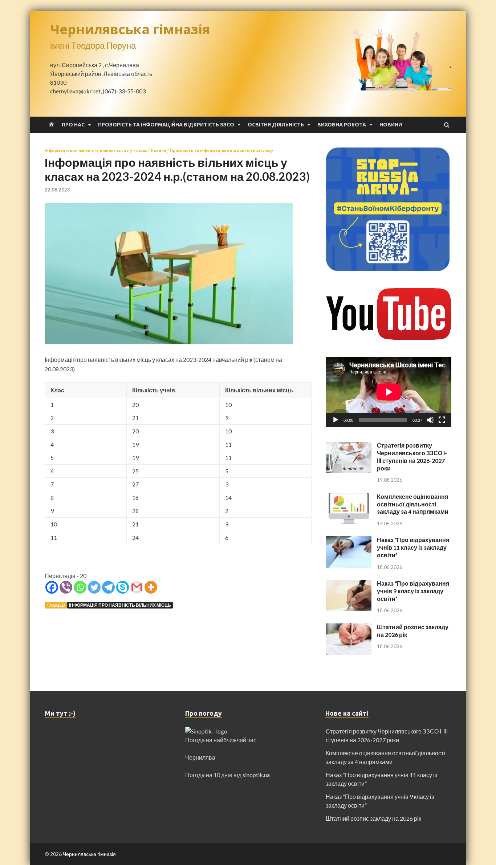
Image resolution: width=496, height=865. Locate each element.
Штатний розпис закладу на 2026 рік (373, 818)
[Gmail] (136, 587)
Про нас (73, 125)
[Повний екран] (442, 420)
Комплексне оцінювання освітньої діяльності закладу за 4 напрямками (412, 504)
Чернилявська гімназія (130, 29)
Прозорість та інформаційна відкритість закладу (221, 150)
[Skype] (122, 587)
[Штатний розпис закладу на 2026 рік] (348, 627)
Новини (390, 125)
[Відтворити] (335, 420)
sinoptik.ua (256, 774)
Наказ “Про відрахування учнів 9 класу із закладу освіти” (413, 591)
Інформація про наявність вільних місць (120, 605)
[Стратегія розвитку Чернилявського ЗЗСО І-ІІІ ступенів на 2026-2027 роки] (348, 445)
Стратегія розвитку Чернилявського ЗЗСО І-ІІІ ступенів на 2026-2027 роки (412, 456)
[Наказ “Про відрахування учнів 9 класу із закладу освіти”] (348, 584)
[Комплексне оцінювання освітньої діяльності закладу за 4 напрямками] (348, 497)
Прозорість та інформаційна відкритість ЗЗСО (166, 125)
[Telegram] (108, 587)
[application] (388, 392)
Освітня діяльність (276, 125)
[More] (151, 587)
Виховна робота (341, 125)
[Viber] (66, 587)
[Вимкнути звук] (430, 420)
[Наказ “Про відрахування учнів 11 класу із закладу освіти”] (348, 540)
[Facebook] (51, 587)
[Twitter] (94, 587)
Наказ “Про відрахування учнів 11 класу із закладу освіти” (413, 547)
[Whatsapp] (80, 587)
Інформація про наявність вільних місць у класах (96, 150)
